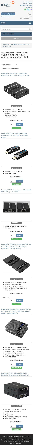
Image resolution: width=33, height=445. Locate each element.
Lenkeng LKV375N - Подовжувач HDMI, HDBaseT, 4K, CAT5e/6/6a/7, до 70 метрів (15, 374)
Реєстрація (26, 18)
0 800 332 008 (28, 2)
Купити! (19, 124)
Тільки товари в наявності (11, 68)
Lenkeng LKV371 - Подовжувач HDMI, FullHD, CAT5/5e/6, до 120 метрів (16, 191)
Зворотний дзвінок (8, 14)
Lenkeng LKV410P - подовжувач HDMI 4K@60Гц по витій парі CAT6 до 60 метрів (15, 74)
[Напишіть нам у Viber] (31, 9)
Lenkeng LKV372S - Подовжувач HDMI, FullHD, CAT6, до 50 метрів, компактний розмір (14, 135)
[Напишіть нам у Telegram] (28, 9)
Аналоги (5, 297)
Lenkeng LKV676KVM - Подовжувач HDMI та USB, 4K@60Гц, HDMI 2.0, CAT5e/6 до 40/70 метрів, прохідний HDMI (16, 311)
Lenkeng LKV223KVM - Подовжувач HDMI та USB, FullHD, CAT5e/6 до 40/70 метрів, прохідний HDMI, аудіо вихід (16, 246)
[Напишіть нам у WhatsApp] (25, 9)
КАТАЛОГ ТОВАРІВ (8, 34)
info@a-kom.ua (5, 17)
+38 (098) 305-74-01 (26, 5)
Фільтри (16, 39)
